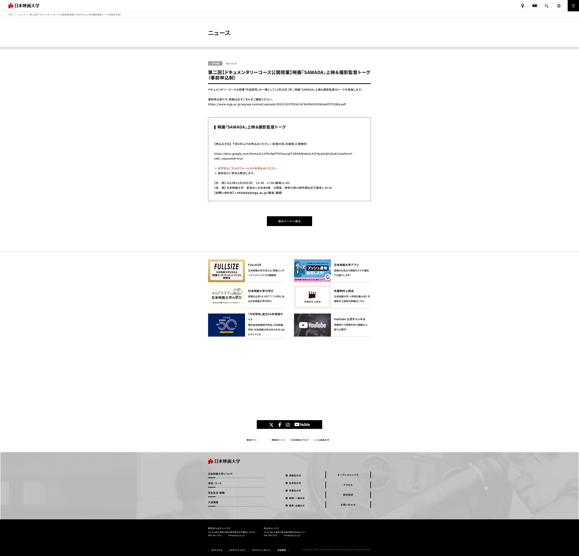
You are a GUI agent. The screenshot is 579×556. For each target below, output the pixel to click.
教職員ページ (278, 439)
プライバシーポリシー (261, 550)
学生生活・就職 (216, 492)
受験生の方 (295, 475)
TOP (10, 14)
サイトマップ (216, 550)
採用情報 (281, 550)
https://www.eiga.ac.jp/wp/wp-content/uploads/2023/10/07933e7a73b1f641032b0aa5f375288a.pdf (277, 104)
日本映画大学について (220, 473)
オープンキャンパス (348, 474)
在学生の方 (295, 483)
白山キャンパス (271, 528)
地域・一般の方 (297, 498)
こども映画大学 (321, 439)
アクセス (348, 484)
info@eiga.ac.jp (236, 535)
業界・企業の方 (297, 505)
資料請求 (348, 494)
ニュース (21, 14)
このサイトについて (237, 550)
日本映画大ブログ (299, 439)
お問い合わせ (348, 504)
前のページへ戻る (289, 221)
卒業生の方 (295, 490)
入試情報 (213, 502)
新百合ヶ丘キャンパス (219, 528)
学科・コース (215, 483)
